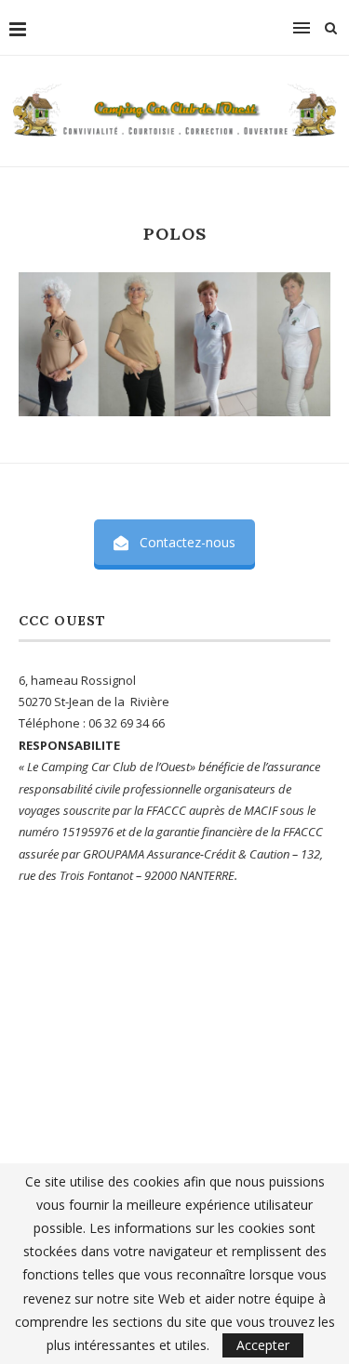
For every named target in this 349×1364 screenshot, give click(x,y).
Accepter (262, 1345)
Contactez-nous (187, 542)
